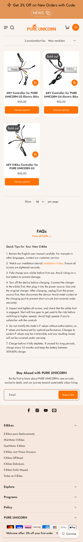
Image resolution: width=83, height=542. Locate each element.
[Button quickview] (35, 83)
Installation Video (53, 263)
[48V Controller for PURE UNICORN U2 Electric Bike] (22, 69)
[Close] (57, 533)
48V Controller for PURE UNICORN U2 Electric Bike (22, 95)
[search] (12, 27)
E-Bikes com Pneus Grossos (20, 452)
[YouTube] (46, 410)
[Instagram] (37, 410)
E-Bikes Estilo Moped (16, 470)
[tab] (6, 85)
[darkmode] (75, 27)
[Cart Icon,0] (67, 27)
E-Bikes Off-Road (13, 458)
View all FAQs (40, 236)
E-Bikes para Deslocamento (19, 434)
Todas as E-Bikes (13, 476)
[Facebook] (29, 410)
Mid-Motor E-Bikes (14, 440)
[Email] (54, 410)
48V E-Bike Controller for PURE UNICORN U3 (22, 166)
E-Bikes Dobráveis (14, 464)
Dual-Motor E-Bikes (14, 446)
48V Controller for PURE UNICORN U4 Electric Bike (61, 95)
